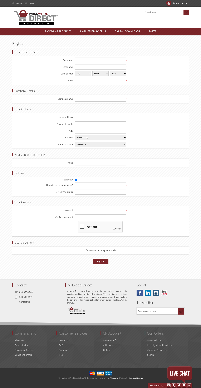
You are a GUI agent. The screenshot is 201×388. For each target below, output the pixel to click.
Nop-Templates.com (136, 378)
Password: (68, 210)
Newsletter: (67, 180)
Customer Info (110, 340)
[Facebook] (140, 293)
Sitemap (63, 350)
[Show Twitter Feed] (179, 385)
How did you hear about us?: (59, 185)
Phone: (70, 163)
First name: (68, 60)
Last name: (68, 67)
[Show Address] (184, 385)
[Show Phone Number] (174, 385)
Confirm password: (64, 217)
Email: (70, 80)
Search (150, 354)
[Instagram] (156, 293)
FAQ (61, 345)
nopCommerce (113, 378)
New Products (154, 340)
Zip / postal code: (65, 124)
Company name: (65, 99)
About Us (19, 340)
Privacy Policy (21, 345)
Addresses (108, 345)
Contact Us (24, 301)
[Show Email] (169, 385)
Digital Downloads (127, 31)
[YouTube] (164, 293)
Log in (31, 3)
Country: (69, 137)
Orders (106, 350)
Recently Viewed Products (159, 345)
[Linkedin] (148, 293)
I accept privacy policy (99, 250)
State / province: (65, 144)
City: (71, 131)
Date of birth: (67, 74)
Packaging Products (58, 31)
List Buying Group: (64, 192)
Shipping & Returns (24, 350)
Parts (152, 31)
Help (61, 354)
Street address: (66, 117)
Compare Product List (157, 350)
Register (19, 3)
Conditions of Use (23, 354)
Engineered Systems (93, 31)
